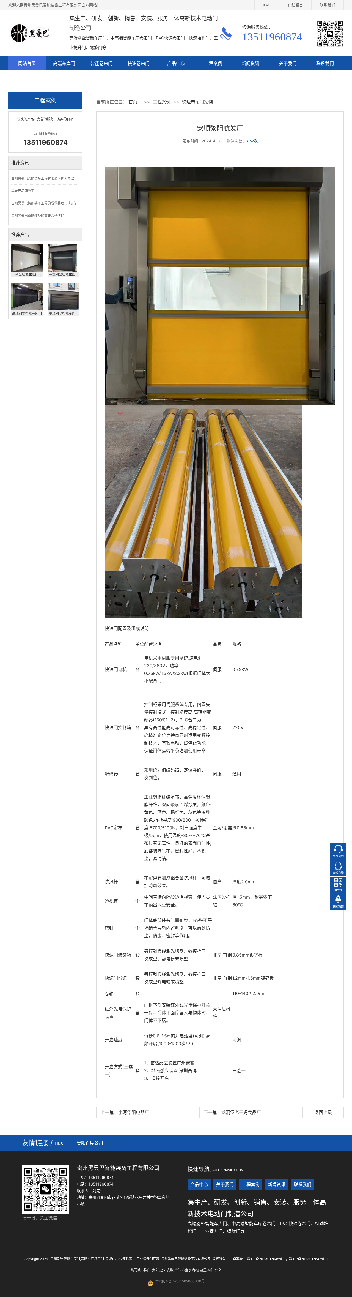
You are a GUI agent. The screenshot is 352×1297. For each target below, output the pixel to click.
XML (267, 4)
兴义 (218, 1270)
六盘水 (187, 1270)
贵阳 (155, 1270)
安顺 (170, 1270)
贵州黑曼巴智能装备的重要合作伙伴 (37, 216)
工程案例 (213, 63)
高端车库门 (64, 63)
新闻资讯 (250, 63)
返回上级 (323, 1112)
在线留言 (295, 4)
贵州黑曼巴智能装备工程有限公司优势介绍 (42, 178)
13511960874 (272, 37)
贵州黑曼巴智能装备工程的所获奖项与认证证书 (44, 205)
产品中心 (176, 63)
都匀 (196, 1270)
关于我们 (288, 63)
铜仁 (210, 1270)
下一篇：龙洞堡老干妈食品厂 (232, 1112)
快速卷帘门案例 (197, 102)
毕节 (177, 1270)
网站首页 (27, 63)
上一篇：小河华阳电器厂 (125, 1112)
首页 (132, 102)
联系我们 (327, 4)
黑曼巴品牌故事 (22, 191)
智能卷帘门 (101, 63)
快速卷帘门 (139, 63)
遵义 (163, 1270)
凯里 (203, 1270)
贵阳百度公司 (90, 1143)
